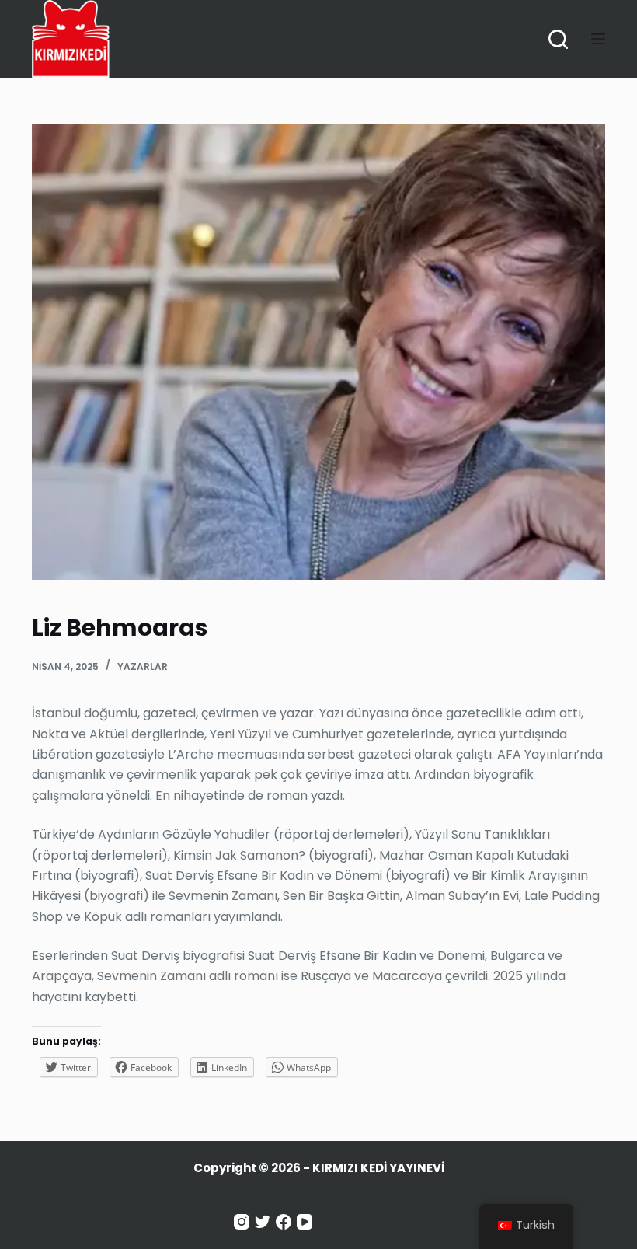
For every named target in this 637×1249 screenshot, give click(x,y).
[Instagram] (241, 1222)
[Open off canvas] (598, 39)
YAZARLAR (142, 666)
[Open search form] (558, 39)
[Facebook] (283, 1222)
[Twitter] (262, 1222)
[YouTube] (304, 1222)
